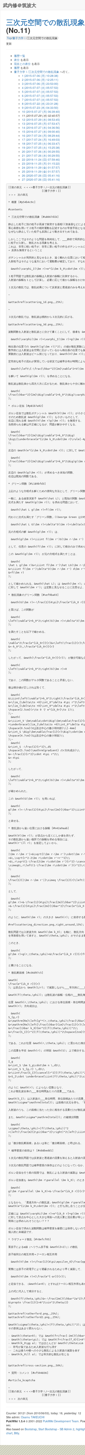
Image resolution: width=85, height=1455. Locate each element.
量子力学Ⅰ (19, 38)
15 (41, 132)
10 (41, 112)
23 (41, 163)
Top (9, 38)
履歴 (17, 68)
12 (41, 120)
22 (41, 159)
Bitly (16, 1433)
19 (41, 147)
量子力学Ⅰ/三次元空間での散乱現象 (36, 72)
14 (41, 128)
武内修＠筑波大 (19, 5)
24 (41, 167)
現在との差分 (22, 64)
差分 (17, 60)
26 (41, 175)
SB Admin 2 (67, 1429)
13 (41, 124)
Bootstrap (31, 1429)
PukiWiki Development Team (61, 1421)
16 (41, 136)
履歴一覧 (19, 56)
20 (41, 151)
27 (41, 179)
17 (41, 140)
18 (41, 144)
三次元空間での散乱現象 (45, 22)
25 (41, 171)
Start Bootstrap (47, 1429)
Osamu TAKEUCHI (32, 1417)
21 (41, 155)
